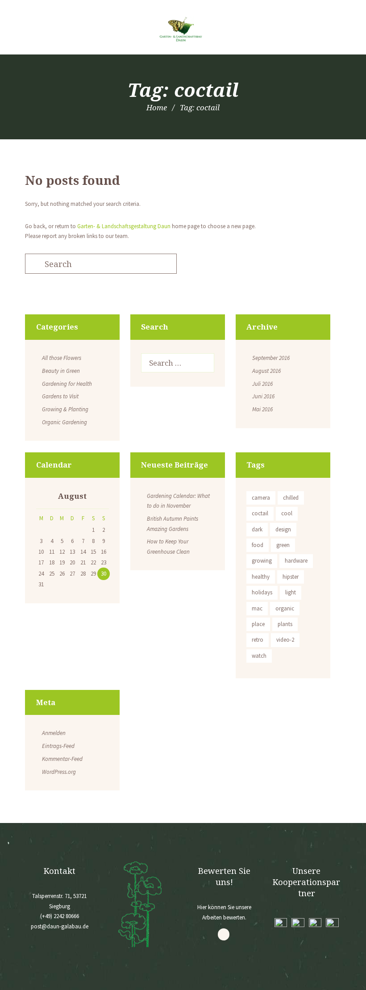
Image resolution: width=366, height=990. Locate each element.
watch (259, 656)
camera (261, 497)
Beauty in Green (61, 371)
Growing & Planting (65, 409)
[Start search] (33, 264)
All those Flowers (61, 358)
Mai (262, 409)
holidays (262, 592)
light (290, 592)
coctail (260, 513)
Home (156, 107)
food (257, 545)
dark (257, 529)
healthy (261, 577)
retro (257, 639)
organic (284, 608)
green (283, 545)
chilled (291, 497)
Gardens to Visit (60, 396)
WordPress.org (59, 772)
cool (286, 513)
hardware (296, 560)
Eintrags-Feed (58, 746)
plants (285, 624)
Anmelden (54, 733)
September (271, 358)
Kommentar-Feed (62, 759)
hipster (291, 577)
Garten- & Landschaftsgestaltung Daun (124, 226)
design (283, 529)
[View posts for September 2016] (41, 497)
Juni (263, 396)
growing (262, 560)
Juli (262, 384)
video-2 (285, 639)
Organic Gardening (64, 422)
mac (257, 608)
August (266, 371)
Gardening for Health (67, 384)
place (258, 624)
